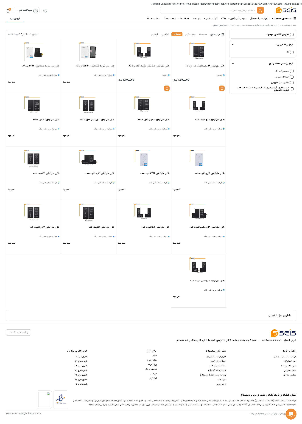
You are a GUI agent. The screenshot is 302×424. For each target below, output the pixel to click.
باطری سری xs (81, 379)
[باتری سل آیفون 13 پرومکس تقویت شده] (199, 213)
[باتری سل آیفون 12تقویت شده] (33, 159)
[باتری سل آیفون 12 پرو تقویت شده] (33, 213)
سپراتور (154, 373)
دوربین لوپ (221, 384)
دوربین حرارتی (151, 369)
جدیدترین (177, 34)
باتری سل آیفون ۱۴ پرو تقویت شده (210, 173)
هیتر (155, 355)
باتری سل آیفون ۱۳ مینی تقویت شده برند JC (205, 66)
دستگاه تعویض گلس (217, 365)
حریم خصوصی (290, 370)
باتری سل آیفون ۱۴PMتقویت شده (155, 173)
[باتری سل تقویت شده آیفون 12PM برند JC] (33, 51)
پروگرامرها (152, 364)
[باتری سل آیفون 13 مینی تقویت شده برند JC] (199, 51)
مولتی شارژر (152, 350)
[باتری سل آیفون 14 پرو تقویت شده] (199, 159)
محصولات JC (282, 71)
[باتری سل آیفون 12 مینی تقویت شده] (144, 105)
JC (287, 52)
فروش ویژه (15, 18)
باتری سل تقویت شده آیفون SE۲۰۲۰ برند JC (95, 66)
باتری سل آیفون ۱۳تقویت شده (46, 119)
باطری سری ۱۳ (81, 365)
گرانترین (154, 34)
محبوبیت (203, 34)
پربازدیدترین (190, 34)
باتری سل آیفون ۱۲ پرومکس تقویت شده (97, 119)
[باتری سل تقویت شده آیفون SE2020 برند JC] (89, 51)
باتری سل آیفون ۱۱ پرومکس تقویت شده (207, 280)
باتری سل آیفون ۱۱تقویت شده (102, 227)
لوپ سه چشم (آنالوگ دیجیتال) (213, 375)
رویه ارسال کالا (290, 361)
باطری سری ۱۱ (81, 356)
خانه (294, 25)
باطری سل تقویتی (280, 82)
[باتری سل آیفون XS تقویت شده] (144, 213)
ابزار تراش (152, 378)
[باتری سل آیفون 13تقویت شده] (33, 105)
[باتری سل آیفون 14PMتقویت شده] (144, 159)
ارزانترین (165, 34)
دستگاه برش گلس (218, 361)
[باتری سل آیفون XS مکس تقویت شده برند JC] (144, 51)
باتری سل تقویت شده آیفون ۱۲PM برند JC (40, 66)
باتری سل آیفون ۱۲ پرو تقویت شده (44, 227)
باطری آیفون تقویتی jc (216, 356)
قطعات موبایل (285, 25)
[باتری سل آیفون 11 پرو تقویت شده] (199, 105)
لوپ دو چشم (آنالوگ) (217, 370)
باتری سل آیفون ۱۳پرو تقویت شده (100, 173)
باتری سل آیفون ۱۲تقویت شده (46, 173)
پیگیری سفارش (289, 375)
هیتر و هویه (152, 360)
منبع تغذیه (222, 379)
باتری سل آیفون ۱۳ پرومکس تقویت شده (207, 227)
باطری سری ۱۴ (81, 370)
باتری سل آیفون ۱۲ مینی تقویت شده (154, 119)
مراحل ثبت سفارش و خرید (284, 356)
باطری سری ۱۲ (81, 361)
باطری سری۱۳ (81, 384)
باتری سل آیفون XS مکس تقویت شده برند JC (149, 66)
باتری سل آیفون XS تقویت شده (155, 227)
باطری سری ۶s (81, 375)
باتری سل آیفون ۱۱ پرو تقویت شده (210, 119)
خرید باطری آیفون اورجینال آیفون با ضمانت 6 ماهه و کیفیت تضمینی (253, 25)
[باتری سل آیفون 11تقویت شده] (89, 213)
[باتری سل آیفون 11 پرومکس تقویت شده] (199, 266)
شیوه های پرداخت (288, 365)
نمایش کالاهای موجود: (277, 34)
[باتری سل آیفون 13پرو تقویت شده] (89, 159)
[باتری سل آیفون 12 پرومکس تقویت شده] (89, 105)
